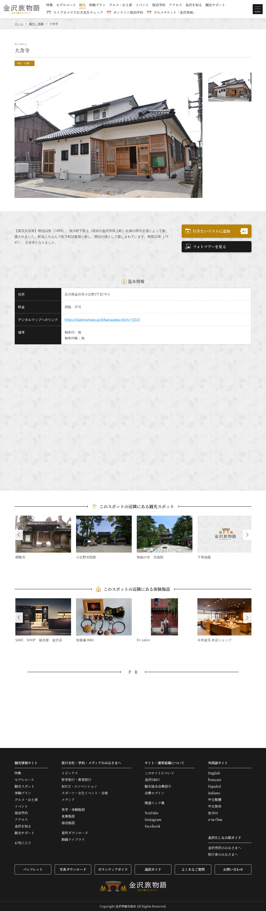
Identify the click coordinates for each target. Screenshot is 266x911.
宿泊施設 (68, 823)
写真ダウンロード (73, 869)
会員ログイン (154, 793)
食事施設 (68, 816)
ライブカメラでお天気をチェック (78, 12)
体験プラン (97, 5)
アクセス (175, 5)
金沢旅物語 (21, 9)
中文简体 (214, 806)
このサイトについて (159, 773)
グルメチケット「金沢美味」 (175, 12)
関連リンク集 (155, 803)
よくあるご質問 (193, 869)
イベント (142, 5)
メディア (68, 799)
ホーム (19, 24)
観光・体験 (36, 24)
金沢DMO (152, 779)
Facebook (152, 826)
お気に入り (23, 843)
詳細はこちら (43, 538)
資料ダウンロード (75, 833)
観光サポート (215, 5)
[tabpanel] (108, 135)
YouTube (152, 813)
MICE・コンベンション (79, 786)
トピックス (70, 773)
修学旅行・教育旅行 (76, 779)
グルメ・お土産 (120, 5)
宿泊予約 (158, 5)
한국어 (213, 813)
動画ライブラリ (73, 839)
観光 (82, 5)
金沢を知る (193, 5)
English (214, 773)
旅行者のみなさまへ (223, 854)
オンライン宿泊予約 (128, 12)
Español (214, 786)
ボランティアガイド (113, 869)
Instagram (153, 819)
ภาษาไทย (215, 819)
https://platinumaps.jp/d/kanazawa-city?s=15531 (102, 319)
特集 (49, 5)
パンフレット (33, 869)
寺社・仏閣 (23, 63)
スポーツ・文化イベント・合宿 (85, 793)
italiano (214, 793)
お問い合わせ (233, 869)
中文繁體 (214, 799)
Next (247, 535)
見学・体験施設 (73, 809)
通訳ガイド (153, 869)
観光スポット (24, 786)
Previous (19, 535)
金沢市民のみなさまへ (224, 848)
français (214, 779)
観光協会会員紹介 (158, 786)
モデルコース (66, 5)
